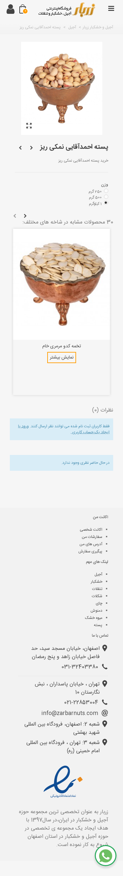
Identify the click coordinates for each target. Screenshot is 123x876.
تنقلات (97, 589)
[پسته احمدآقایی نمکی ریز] (29, 126)
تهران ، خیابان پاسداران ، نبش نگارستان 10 (67, 688)
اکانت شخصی (91, 529)
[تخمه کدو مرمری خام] (61, 284)
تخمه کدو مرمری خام (61, 346)
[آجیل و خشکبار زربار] (66, 10)
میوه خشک (93, 618)
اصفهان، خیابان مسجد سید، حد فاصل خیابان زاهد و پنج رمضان (65, 652)
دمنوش (96, 610)
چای (99, 603)
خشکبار (96, 581)
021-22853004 (82, 702)
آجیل (98, 574)
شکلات (97, 596)
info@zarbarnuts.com (70, 713)
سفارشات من (92, 537)
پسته (98, 625)
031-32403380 (80, 667)
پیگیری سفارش (90, 551)
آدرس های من (90, 544)
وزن (104, 185)
